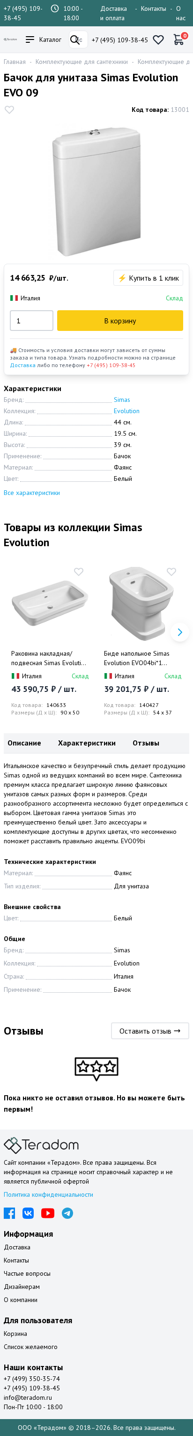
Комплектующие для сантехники (82, 61)
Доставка (23, 365)
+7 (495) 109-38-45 (120, 40)
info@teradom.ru (28, 1397)
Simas (122, 399)
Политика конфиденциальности (48, 1194)
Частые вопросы (27, 1273)
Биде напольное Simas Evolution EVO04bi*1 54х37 (137, 658)
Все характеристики (32, 492)
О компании (20, 1299)
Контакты (153, 8)
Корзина (15, 1333)
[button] (180, 632)
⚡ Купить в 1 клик (148, 277)
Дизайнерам (22, 1286)
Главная (15, 61)
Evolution (127, 411)
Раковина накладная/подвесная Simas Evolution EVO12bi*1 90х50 (49, 658)
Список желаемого (31, 1346)
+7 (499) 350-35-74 (32, 1378)
